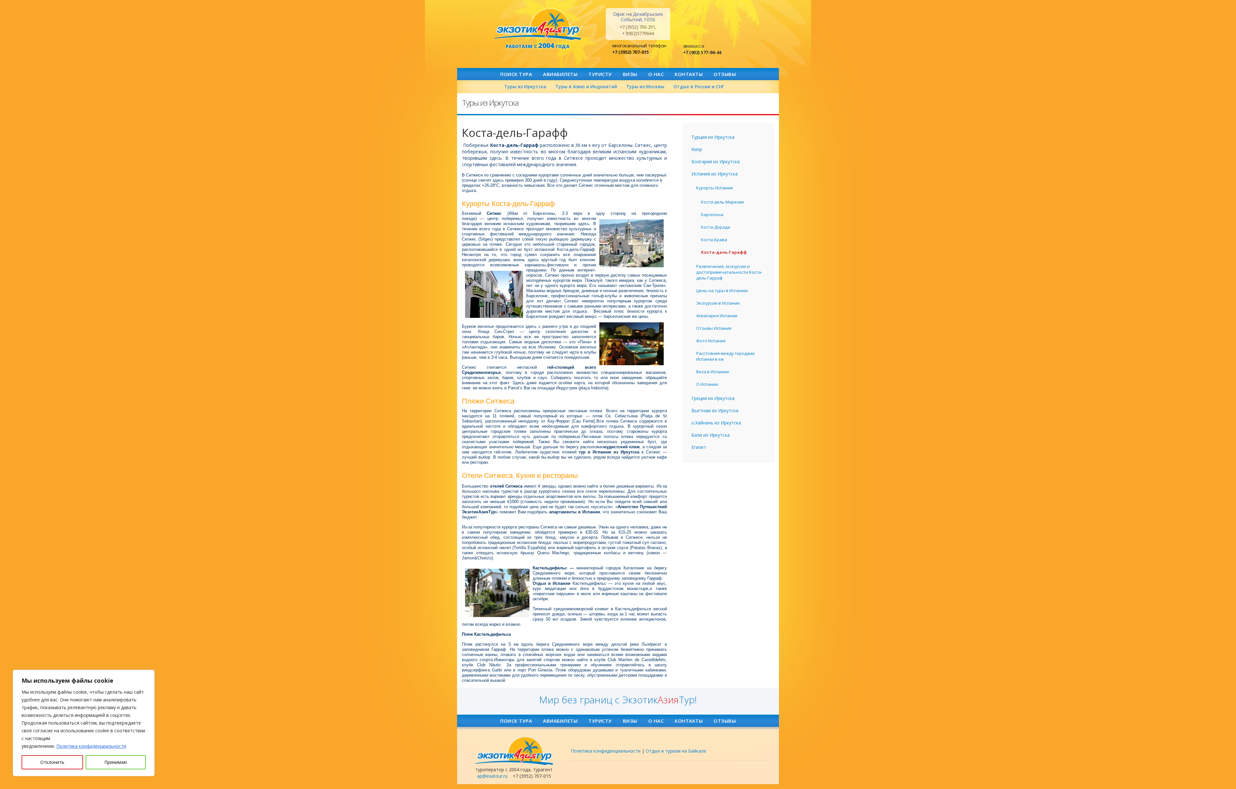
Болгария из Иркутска (715, 161)
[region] (83, 723)
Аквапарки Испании (716, 315)
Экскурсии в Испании (718, 303)
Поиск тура (516, 74)
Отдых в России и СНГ (698, 86)
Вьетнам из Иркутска (714, 410)
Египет (698, 447)
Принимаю (115, 762)
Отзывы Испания (713, 328)
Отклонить (52, 762)
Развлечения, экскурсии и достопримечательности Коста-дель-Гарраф (729, 272)
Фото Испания (711, 341)
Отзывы (725, 74)
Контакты (689, 74)
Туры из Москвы (645, 86)
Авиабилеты (560, 74)
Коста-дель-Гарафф (724, 252)
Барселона (712, 214)
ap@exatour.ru (492, 776)
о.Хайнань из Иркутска (716, 423)
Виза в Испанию (712, 372)
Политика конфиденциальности (91, 746)
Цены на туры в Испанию (722, 290)
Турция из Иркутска (713, 137)
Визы (630, 74)
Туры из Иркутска (525, 86)
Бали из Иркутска (710, 435)
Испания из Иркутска (714, 174)
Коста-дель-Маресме (722, 202)
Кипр (696, 149)
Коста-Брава (714, 239)
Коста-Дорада (715, 227)
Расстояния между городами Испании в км (725, 356)
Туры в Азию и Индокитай (586, 86)
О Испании (707, 384)
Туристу (600, 74)
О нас (656, 74)
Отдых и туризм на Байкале (676, 751)
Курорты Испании (714, 188)
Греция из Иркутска (713, 398)
